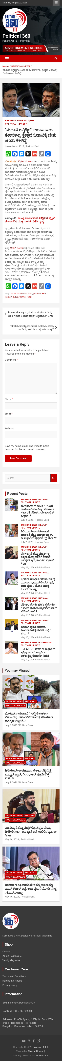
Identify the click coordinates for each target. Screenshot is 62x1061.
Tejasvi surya (12, 297)
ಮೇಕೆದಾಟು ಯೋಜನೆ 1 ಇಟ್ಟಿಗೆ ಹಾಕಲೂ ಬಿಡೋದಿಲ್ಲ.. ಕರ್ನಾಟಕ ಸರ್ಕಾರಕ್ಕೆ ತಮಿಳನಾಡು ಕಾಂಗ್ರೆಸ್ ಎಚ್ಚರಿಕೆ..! (37, 511)
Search (53, 478)
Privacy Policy (9, 985)
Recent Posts (17, 494)
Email (9, 413)
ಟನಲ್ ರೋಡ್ (25, 161)
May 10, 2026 (28, 637)
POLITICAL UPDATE (16, 124)
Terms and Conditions (14, 976)
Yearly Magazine (11, 960)
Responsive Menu (56, 3)
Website (9, 428)
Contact (6, 951)
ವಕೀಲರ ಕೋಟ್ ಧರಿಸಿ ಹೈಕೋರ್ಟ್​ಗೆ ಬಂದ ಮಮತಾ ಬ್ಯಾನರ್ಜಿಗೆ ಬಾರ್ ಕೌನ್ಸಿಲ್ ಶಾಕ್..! (39, 608)
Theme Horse (35, 1051)
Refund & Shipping (12, 980)
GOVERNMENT (45, 642)
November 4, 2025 (14, 146)
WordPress (42, 1055)
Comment (11, 359)
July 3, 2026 (27, 520)
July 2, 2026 (27, 542)
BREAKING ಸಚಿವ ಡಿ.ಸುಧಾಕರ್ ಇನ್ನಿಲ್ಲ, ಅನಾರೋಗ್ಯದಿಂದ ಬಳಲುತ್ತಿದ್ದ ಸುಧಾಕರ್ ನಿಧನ (38, 652)
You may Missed (17, 671)
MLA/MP (29, 120)
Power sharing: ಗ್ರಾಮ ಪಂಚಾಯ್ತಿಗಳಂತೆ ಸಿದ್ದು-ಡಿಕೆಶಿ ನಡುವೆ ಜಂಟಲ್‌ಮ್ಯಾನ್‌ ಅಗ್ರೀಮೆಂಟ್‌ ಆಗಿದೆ (30, 314)
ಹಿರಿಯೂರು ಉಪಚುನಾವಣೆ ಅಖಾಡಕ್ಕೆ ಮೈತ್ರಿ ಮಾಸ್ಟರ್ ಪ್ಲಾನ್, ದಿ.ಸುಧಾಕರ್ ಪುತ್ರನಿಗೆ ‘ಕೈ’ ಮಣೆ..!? (39, 535)
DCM (13, 293)
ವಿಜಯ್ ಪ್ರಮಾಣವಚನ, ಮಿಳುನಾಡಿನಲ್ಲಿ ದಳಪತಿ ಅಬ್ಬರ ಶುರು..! (36, 630)
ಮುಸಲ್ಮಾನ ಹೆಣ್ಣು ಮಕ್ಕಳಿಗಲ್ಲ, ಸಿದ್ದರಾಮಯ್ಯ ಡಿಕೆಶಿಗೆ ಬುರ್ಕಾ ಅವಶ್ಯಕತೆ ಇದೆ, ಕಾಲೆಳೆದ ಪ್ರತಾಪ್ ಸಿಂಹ (37, 558)
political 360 (39, 293)
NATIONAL (43, 499)
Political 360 (16, 36)
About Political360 (12, 956)
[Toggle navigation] (6, 58)
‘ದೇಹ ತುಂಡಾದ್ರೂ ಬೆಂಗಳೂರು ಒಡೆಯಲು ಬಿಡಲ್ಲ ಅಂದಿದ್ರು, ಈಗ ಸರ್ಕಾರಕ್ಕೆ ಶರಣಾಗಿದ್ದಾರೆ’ (32, 328)
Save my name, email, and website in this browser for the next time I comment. (27, 447)
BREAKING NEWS (14, 120)
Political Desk (33, 146)
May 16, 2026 (28, 567)
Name (9, 399)
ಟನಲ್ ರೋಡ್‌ (16, 248)
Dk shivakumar (24, 293)
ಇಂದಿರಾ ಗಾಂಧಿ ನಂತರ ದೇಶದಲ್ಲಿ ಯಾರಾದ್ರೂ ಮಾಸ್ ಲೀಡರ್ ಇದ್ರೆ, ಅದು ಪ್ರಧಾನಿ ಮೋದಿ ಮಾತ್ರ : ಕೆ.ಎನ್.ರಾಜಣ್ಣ (38, 584)
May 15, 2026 (28, 615)
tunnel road (25, 297)
